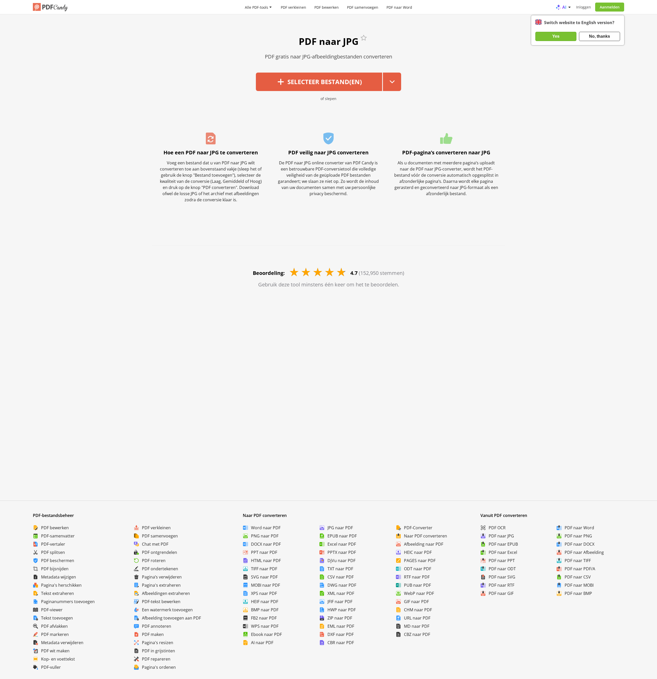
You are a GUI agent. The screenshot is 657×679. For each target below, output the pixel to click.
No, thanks (599, 36)
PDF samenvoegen (362, 7)
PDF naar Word (399, 7)
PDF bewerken (326, 7)
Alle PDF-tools (256, 7)
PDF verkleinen (293, 7)
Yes (555, 36)
